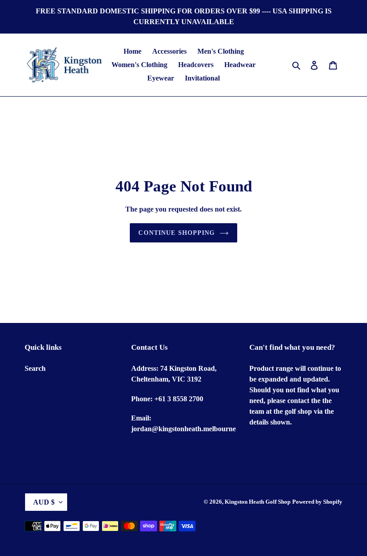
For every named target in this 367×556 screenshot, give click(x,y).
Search (35, 368)
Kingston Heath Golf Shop (257, 501)
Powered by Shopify (317, 501)
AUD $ (44, 502)
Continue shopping (176, 232)
